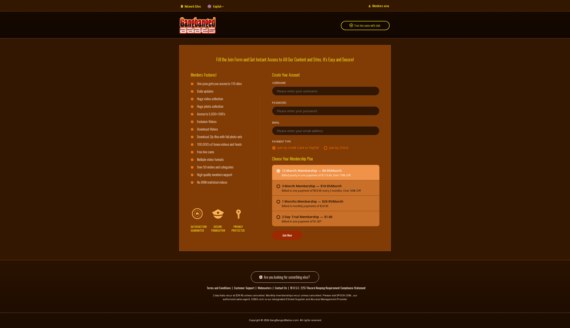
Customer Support (244, 288)
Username (279, 83)
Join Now (287, 235)
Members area (380, 5)
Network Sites (193, 6)
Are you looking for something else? (287, 277)
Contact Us (281, 288)
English (217, 6)
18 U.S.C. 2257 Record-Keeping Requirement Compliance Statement (328, 288)
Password (279, 103)
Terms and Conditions (219, 288)
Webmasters (265, 288)
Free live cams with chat (367, 25)
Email (275, 123)
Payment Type (281, 141)
